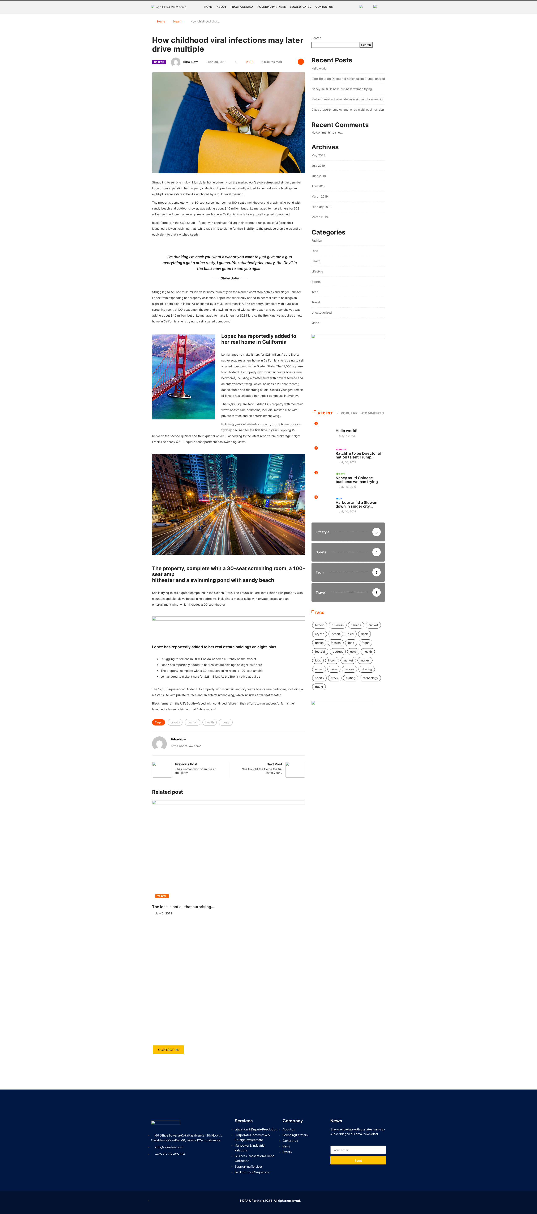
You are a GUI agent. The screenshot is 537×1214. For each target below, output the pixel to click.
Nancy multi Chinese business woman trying (342, 89)
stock (335, 678)
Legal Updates (300, 6)
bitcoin (319, 625)
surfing (350, 678)
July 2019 (318, 165)
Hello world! (319, 68)
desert (335, 634)
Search (316, 38)
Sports (316, 281)
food (351, 642)
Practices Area (242, 6)
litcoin (332, 660)
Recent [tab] (325, 413)
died (351, 634)
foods (365, 642)
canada (356, 625)
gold (353, 651)
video (315, 323)
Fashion (317, 240)
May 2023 (318, 155)
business (338, 625)
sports (319, 678)
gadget (338, 651)
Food (315, 251)
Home (208, 6)
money (365, 660)
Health (177, 21)
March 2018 (320, 217)
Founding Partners (271, 6)
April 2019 (318, 186)
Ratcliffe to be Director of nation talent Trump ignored (348, 78)
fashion (192, 722)
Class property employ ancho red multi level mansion (348, 109)
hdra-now (190, 62)
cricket (373, 625)
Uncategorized (322, 312)
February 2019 (321, 206)
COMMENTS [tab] (373, 413)
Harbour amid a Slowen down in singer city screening (348, 99)
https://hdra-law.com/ (186, 746)
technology (370, 678)
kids (318, 660)
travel (319, 687)
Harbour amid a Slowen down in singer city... (356, 504)
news (334, 669)
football (320, 651)
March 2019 (320, 196)
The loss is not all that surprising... (183, 907)
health (209, 722)
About (221, 6)
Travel (162, 896)
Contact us (324, 6)
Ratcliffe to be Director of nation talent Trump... (359, 455)
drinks (319, 642)
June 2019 (319, 176)
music (226, 722)
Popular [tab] (349, 413)
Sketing (366, 669)
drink (364, 634)
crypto (175, 722)
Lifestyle (317, 271)
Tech (315, 292)
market (348, 660)
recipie (349, 669)
